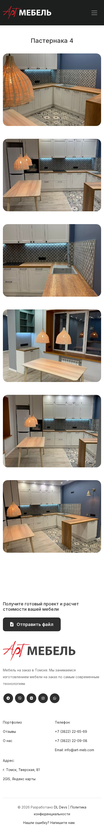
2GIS (6, 779)
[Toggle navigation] (94, 13)
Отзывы (9, 731)
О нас (7, 741)
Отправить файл (34, 624)
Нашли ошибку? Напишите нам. (49, 823)
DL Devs (60, 807)
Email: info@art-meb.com (74, 750)
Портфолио (12, 722)
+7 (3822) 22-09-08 (71, 741)
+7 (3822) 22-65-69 (71, 731)
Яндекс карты (24, 779)
